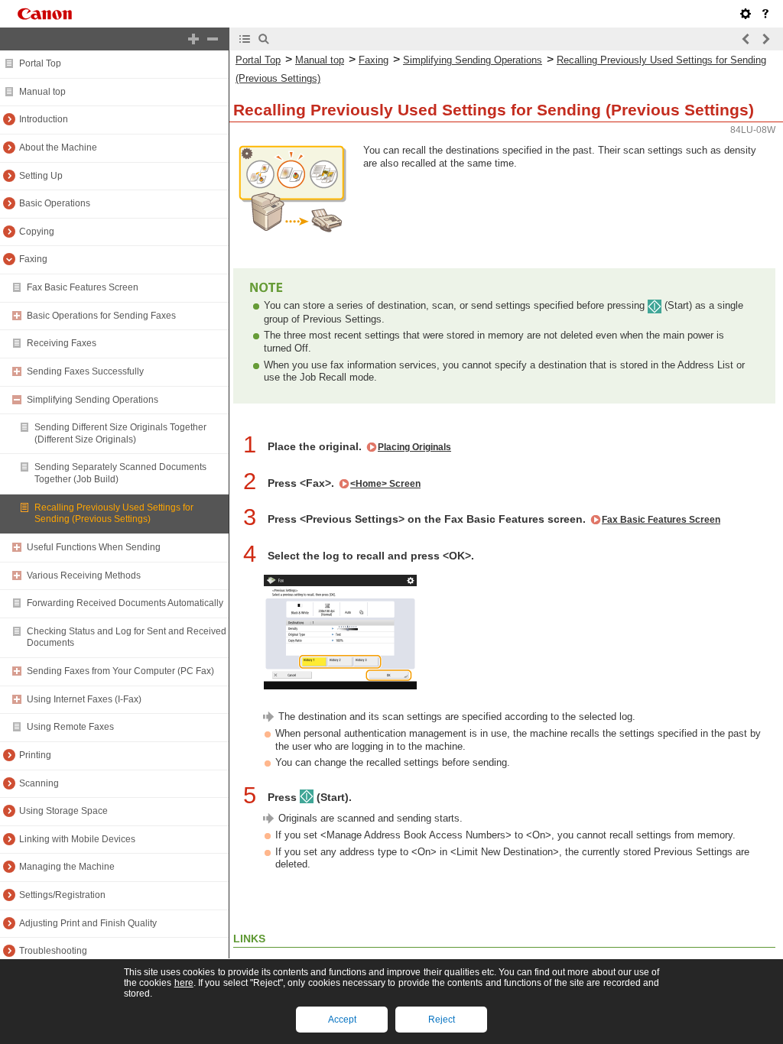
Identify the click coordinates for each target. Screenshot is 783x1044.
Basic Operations (54, 203)
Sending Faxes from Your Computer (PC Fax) (120, 671)
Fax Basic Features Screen (82, 287)
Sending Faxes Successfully (85, 371)
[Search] (263, 39)
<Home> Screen (385, 483)
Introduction (43, 119)
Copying (36, 231)
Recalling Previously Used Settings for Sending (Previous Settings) (113, 513)
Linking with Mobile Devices (77, 839)
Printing (35, 755)
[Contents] (244, 39)
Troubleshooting (53, 950)
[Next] (765, 39)
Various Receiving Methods (84, 575)
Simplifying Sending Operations (92, 399)
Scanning (39, 783)
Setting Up (41, 175)
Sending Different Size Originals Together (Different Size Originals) (120, 433)
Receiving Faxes (61, 343)
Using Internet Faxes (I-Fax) (84, 699)
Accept (342, 1019)
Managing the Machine (67, 866)
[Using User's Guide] (765, 13)
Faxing (33, 259)
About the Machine (58, 147)
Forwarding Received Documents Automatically (125, 603)
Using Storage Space (63, 811)
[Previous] (746, 39)
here (183, 983)
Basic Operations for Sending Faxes (101, 315)
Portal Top (40, 63)
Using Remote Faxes (70, 726)
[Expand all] (193, 39)
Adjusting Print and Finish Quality (88, 923)
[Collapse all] (212, 39)
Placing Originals (414, 447)
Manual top (42, 91)
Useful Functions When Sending (94, 547)
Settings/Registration (62, 895)
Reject (441, 1019)
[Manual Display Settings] (745, 13)
